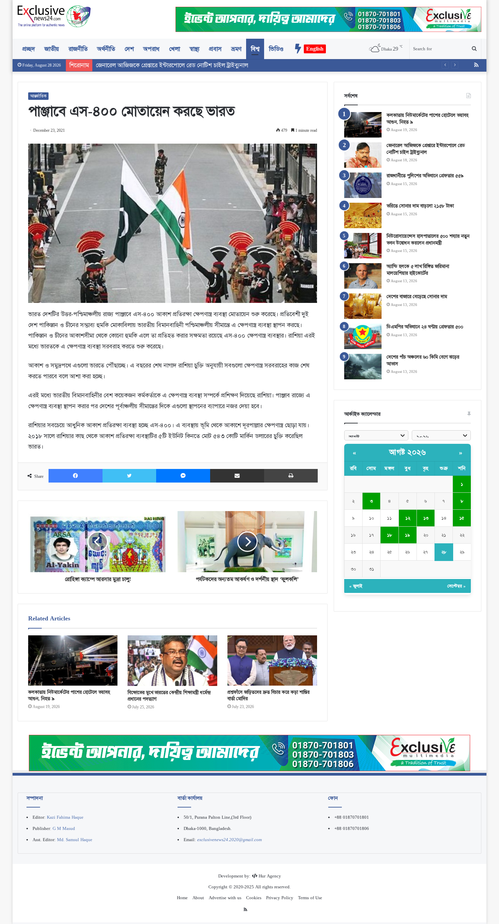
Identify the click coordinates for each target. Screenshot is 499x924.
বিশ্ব (255, 49)
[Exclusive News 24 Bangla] (54, 16)
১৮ (389, 535)
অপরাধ (151, 49)
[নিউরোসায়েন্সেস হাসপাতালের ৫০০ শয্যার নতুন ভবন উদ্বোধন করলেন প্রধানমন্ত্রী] (363, 245)
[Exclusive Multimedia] (249, 753)
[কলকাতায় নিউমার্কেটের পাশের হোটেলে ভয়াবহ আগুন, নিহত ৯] (73, 660)
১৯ (407, 535)
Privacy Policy (279, 898)
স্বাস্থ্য (194, 49)
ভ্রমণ (236, 49)
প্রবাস (215, 49)
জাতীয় (51, 49)
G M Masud (64, 828)
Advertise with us (225, 898)
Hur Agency (270, 876)
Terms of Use (310, 898)
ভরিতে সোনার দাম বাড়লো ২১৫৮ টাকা (420, 206)
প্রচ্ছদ (28, 49)
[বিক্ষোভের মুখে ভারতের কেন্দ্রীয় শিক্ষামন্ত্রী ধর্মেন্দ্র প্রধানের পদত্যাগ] (172, 660)
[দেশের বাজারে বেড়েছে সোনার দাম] (363, 306)
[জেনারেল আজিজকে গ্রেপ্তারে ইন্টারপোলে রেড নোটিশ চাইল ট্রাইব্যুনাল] (363, 155)
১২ (407, 518)
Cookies (253, 898)
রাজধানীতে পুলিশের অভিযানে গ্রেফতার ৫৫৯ (425, 176)
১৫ (461, 518)
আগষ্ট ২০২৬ (407, 452)
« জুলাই (355, 586)
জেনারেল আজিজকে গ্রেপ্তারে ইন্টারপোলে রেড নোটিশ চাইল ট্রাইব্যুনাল (426, 148)
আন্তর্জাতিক (38, 96)
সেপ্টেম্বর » (456, 586)
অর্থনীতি (106, 49)
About (198, 898)
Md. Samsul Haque (74, 840)
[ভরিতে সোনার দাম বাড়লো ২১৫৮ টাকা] (363, 215)
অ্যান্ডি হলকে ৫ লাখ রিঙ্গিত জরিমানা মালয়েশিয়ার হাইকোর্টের (418, 269)
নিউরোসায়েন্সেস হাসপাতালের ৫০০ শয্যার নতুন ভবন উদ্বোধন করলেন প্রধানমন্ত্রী (428, 239)
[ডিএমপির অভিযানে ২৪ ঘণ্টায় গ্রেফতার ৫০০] (363, 336)
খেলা (174, 49)
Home (182, 898)
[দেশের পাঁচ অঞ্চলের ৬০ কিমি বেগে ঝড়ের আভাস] (363, 366)
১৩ (425, 518)
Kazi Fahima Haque (65, 817)
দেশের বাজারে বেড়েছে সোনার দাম (417, 296)
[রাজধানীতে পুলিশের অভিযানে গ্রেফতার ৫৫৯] (363, 185)
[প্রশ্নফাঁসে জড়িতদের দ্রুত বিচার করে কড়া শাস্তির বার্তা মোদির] (272, 660)
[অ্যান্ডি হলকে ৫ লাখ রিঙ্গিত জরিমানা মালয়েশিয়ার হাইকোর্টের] (363, 276)
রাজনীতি (78, 49)
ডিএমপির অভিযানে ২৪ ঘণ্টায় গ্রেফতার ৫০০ (425, 327)
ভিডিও (276, 49)
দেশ (129, 49)
